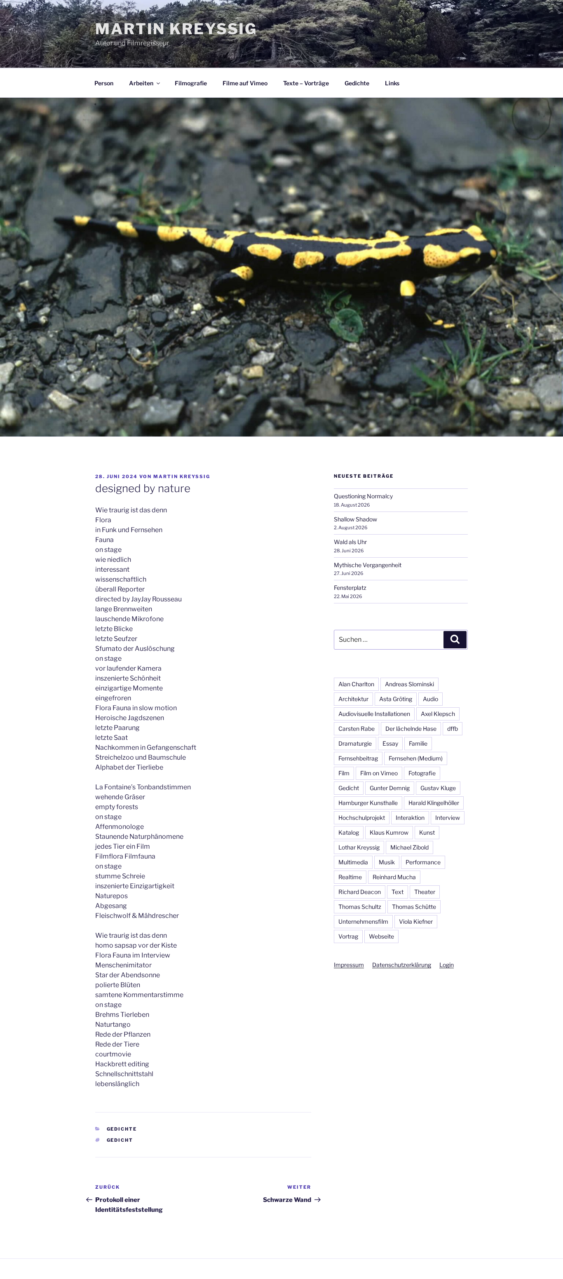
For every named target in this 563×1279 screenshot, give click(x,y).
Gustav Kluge (438, 787)
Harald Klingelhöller (433, 802)
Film (344, 773)
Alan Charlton (356, 684)
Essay (390, 743)
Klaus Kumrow (389, 832)
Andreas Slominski (409, 684)
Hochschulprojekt (361, 817)
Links (392, 83)
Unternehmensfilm (363, 921)
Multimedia (353, 862)
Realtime (350, 876)
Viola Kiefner (416, 921)
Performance (423, 862)
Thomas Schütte (414, 906)
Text (397, 891)
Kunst (427, 832)
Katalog (348, 832)
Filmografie (191, 83)
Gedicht (120, 1140)
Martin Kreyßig (176, 29)
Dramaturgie (355, 743)
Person (103, 83)
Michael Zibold (409, 847)
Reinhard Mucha (394, 876)
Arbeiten (141, 83)
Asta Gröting (395, 698)
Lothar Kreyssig (359, 847)
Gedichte (357, 83)
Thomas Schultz (359, 906)
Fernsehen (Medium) (416, 758)
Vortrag (348, 936)
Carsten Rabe (356, 728)
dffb (452, 728)
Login (446, 964)
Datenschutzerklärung (401, 964)
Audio (430, 698)
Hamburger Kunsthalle (368, 802)
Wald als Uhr (350, 541)
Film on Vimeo (379, 773)
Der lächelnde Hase (410, 728)
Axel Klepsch (438, 713)
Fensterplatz (350, 587)
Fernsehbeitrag (358, 758)
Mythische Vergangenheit (367, 564)
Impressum (349, 964)
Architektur (353, 698)
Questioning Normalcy (363, 496)
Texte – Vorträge (306, 83)
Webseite (381, 936)
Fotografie (422, 773)
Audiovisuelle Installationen (374, 713)
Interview (447, 817)
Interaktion (410, 817)
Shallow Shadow (355, 519)
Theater (424, 891)
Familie (418, 743)
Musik (387, 862)
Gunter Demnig (390, 787)
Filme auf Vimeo (245, 83)
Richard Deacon (359, 891)
